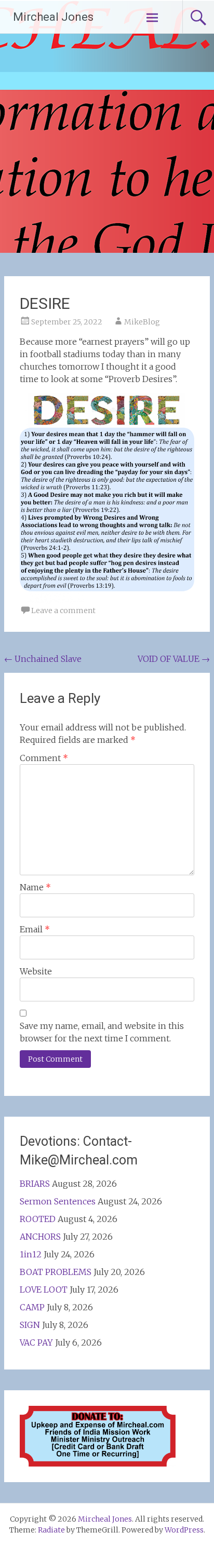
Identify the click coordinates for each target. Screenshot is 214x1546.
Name (35, 887)
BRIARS (35, 1183)
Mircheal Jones (53, 16)
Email (35, 929)
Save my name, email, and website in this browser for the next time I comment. (102, 1032)
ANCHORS (40, 1236)
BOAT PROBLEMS (55, 1272)
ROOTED (38, 1219)
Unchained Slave (43, 659)
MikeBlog (142, 322)
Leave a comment (63, 610)
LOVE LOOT (44, 1289)
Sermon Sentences (58, 1201)
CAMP (32, 1307)
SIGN (30, 1325)
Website (36, 971)
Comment (44, 758)
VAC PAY (36, 1342)
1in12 (31, 1254)
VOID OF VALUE (174, 659)
